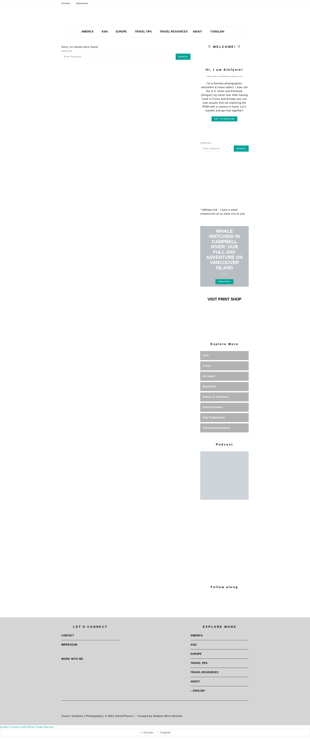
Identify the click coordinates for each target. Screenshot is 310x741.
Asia (105, 31)
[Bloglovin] (240, 3)
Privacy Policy (233, 578)
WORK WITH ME (72, 659)
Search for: (66, 51)
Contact (65, 3)
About (197, 31)
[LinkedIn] (248, 3)
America (87, 31)
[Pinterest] (236, 3)
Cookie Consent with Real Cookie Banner (27, 727)
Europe (121, 31)
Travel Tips (143, 31)
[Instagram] (228, 3)
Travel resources (174, 31)
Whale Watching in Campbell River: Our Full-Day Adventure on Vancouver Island (224, 249)
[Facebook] (232, 3)
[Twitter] (244, 3)
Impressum (82, 3)
